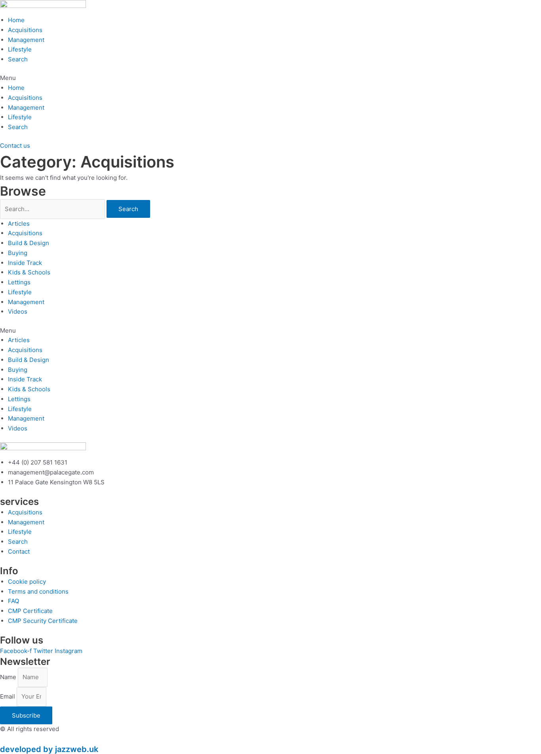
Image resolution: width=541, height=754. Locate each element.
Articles (19, 223)
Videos (17, 311)
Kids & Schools (29, 272)
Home (16, 20)
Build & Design (28, 243)
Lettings (19, 282)
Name (9, 677)
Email (8, 696)
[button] (270, 78)
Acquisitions (25, 30)
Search (18, 59)
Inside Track (25, 263)
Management (26, 40)
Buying (17, 253)
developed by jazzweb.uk (49, 749)
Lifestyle (20, 49)
